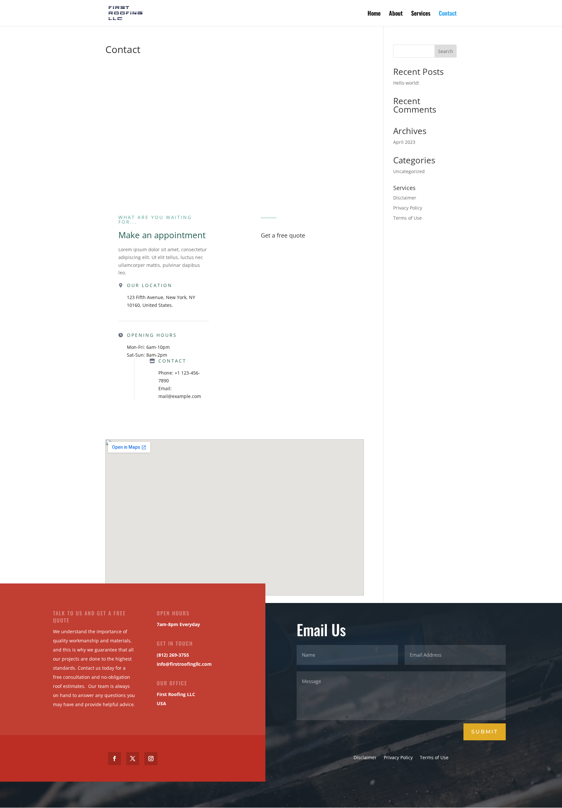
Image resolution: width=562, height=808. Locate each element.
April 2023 (404, 142)
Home (374, 14)
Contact (448, 14)
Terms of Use (407, 218)
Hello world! (406, 83)
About (396, 14)
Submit (484, 732)
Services (420, 14)
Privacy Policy (407, 208)
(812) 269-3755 (173, 655)
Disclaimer (404, 198)
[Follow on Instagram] (150, 758)
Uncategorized (409, 171)
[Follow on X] (132, 758)
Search (445, 51)
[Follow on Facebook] (114, 758)
